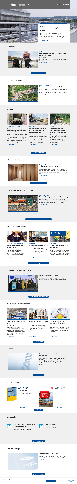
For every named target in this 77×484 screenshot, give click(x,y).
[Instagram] (61, 4)
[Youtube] (59, 4)
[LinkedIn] (66, 4)
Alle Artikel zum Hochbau (39, 73)
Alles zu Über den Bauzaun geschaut (39, 296)
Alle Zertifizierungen (39, 474)
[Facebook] (57, 4)
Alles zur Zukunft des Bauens (39, 183)
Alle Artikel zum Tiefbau (39, 152)
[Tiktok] (63, 4)
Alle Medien (39, 410)
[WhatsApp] (68, 4)
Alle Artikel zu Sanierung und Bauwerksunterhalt (39, 219)
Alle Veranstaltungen (39, 441)
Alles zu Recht (39, 375)
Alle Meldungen (39, 341)
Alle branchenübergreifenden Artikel (39, 263)
